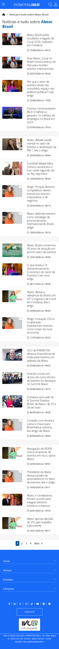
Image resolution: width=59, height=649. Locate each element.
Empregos (8, 579)
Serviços (7, 570)
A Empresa (8, 588)
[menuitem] (29, 560)
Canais (6, 561)
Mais (37, 543)
